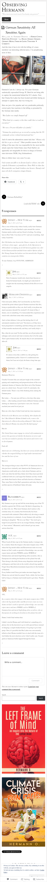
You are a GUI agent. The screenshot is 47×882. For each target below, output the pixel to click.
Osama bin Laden (20, 41)
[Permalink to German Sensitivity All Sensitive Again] (3, 27)
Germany (5, 41)
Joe (14, 271)
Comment (35, 681)
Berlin (24, 39)
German (30, 39)
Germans (37, 39)
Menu (6, 19)
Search (4, 695)
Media (11, 41)
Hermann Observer (21, 37)
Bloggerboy (14, 497)
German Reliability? (14, 197)
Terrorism (31, 41)
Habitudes (5, 39)
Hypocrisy (13, 39)
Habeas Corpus (36, 37)
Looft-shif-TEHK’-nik (32, 204)
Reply (39, 220)
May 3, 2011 (6, 37)
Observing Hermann (14, 7)
